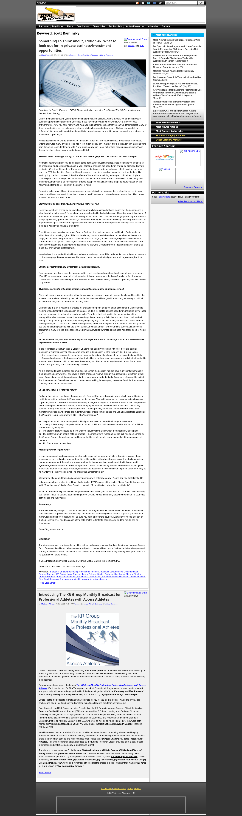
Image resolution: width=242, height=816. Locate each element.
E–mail (131, 45)
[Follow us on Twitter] (149, 3)
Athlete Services (106, 55)
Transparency (66, 579)
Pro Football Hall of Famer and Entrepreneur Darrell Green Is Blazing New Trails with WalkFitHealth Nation (175, 58)
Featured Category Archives (170, 135)
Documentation (131, 571)
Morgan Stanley (133, 574)
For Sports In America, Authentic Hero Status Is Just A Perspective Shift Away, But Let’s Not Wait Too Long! (177, 49)
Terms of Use (119, 788)
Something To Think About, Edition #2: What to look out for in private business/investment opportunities (77, 46)
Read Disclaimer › (47, 583)
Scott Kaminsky (51, 579)
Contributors (83, 26)
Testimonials (115, 26)
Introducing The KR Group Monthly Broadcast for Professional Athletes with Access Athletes (80, 597)
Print (142, 45)
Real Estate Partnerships (89, 576)
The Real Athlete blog (56, 14)
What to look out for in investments (90, 579)
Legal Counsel (74, 574)
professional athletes (66, 576)
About (70, 26)
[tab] (177, 35)
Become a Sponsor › (193, 187)
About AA (41, 3)
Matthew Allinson (48, 604)
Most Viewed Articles (167, 126)
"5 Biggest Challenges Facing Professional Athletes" (74, 571)
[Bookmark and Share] (135, 39)
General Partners (47, 574)
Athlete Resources (134, 26)
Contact (166, 26)
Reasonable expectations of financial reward (123, 576)
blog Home (57, 26)
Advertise (153, 26)
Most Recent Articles (166, 34)
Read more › (45, 772)
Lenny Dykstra (89, 574)
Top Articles (99, 26)
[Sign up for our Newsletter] (160, 3)
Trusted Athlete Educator (88, 55)
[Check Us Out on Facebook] (155, 3)
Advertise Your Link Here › (190, 201)
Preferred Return (47, 576)
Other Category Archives (169, 139)
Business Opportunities (111, 571)
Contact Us (106, 788)
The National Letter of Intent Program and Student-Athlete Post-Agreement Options (174, 103)
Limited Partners (105, 574)
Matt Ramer (46, 55)
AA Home (44, 26)
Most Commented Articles (169, 131)
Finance (72, 55)
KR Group (61, 574)
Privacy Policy (134, 788)
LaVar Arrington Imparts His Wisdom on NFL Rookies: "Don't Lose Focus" (175, 85)
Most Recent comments (168, 122)
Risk (41, 579)
